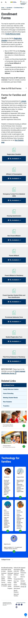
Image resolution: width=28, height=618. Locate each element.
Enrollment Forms (8, 385)
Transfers (6, 406)
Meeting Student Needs (10, 397)
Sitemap (18, 602)
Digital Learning (10, 577)
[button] (14, 88)
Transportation (17, 579)
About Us (23, 576)
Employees (23, 572)
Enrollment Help (18, 7)
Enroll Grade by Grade (4, 570)
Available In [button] (15, 158)
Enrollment (9, 7)
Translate (23, 4)
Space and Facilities (16, 595)
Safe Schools (17, 588)
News (22, 579)
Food (15, 577)
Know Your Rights (16, 581)
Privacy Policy (22, 602)
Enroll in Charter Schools (3, 578)
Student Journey (9, 585)
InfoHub (24, 586)
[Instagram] (19, 604)
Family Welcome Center (13, 34)
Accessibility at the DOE (17, 570)
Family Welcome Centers (11, 389)
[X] (22, 604)
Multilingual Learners (10, 574)
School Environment (17, 585)
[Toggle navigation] (2, 2)
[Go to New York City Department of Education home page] (17, 2)
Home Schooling (8, 393)
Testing (9, 582)
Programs (10, 588)
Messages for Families (23, 583)
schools (23, 101)
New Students (7, 402)
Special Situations (16, 591)
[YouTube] (17, 607)
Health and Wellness (16, 574)
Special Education (10, 570)
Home (2, 7)
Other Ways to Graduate (4, 585)
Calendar (23, 581)
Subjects (10, 580)
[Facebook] (17, 604)
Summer (3, 582)
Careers (22, 574)
